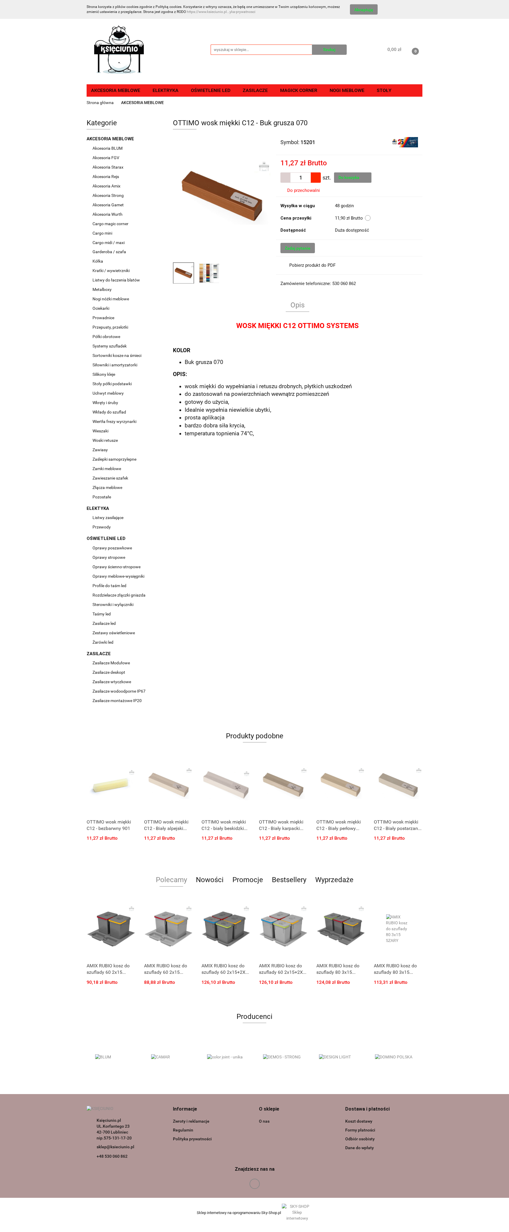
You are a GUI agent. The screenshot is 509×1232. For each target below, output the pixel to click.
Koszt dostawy (358, 1121)
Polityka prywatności (192, 1139)
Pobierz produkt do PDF (312, 265)
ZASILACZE (99, 653)
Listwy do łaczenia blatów (116, 280)
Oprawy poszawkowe (112, 548)
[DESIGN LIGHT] (338, 1057)
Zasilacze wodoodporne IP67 (119, 691)
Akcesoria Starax (108, 167)
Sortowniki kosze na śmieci (117, 355)
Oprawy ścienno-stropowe (116, 566)
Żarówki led (102, 642)
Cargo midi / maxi (108, 242)
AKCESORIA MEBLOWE (111, 138)
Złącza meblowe (107, 487)
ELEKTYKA (98, 508)
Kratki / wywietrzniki (111, 270)
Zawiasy (100, 449)
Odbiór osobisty (360, 1139)
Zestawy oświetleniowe (113, 632)
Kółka (97, 261)
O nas (264, 1121)
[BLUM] (115, 1057)
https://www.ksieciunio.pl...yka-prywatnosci (221, 12)
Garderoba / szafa (109, 251)
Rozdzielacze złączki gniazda (119, 595)
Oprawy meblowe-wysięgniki (118, 576)
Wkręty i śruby (105, 402)
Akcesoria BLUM (107, 148)
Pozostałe (101, 497)
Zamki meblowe (106, 468)
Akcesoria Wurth (107, 214)
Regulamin (183, 1130)
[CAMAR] (171, 1057)
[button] (185, 1109)
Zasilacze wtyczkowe (112, 681)
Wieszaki (100, 431)
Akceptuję (363, 9)
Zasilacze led (104, 623)
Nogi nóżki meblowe (111, 299)
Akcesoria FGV (106, 157)
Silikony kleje (103, 374)
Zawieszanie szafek (110, 478)
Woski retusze (105, 440)
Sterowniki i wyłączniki (112, 604)
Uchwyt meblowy (108, 393)
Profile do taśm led (109, 585)
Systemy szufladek (110, 346)
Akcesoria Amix (106, 186)
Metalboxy (102, 289)
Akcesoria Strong (108, 195)
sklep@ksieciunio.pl (115, 1146)
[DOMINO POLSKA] (394, 1057)
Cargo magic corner (110, 223)
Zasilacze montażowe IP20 (117, 700)
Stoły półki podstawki (112, 383)
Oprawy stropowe (108, 557)
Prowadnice (103, 317)
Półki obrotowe (106, 336)
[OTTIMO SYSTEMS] (404, 141)
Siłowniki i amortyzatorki (114, 365)
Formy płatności (360, 1130)
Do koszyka (349, 177)
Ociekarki (100, 308)
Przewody (101, 527)
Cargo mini (102, 233)
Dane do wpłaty (359, 1147)
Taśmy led (102, 614)
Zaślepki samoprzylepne (114, 459)
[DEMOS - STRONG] (282, 1057)
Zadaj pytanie (297, 248)
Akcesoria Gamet (108, 204)
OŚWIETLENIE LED (107, 538)
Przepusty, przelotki (110, 327)
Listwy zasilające (107, 517)
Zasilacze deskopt (109, 672)
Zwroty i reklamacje (191, 1121)
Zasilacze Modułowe (111, 663)
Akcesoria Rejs (106, 176)
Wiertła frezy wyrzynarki (114, 421)
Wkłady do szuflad (109, 412)
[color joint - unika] (226, 1057)
